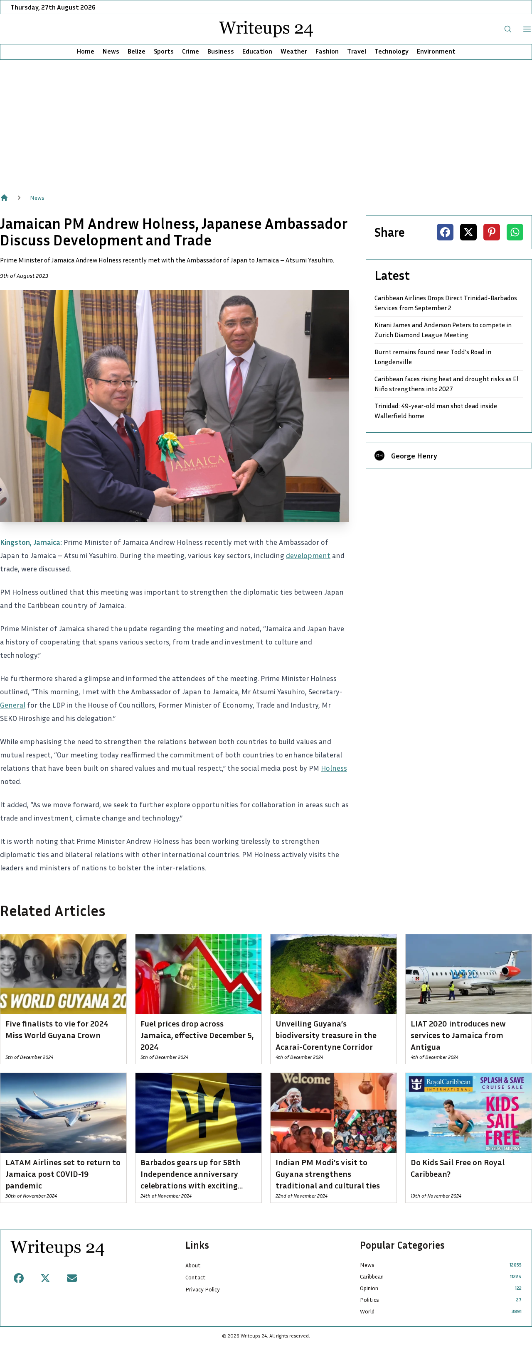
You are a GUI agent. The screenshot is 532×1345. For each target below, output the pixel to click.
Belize (136, 51)
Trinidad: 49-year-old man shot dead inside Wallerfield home (435, 411)
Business (220, 51)
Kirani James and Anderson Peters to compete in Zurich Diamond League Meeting (443, 330)
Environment (436, 51)
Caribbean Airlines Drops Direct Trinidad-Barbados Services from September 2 (445, 303)
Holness (334, 767)
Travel (356, 51)
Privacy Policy (202, 1289)
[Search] (508, 29)
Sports (164, 51)
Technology (391, 51)
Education (257, 51)
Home (85, 51)
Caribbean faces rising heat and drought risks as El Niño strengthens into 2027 (446, 384)
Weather (294, 51)
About (193, 1265)
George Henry (414, 455)
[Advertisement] (266, 122)
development (308, 555)
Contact (195, 1277)
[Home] (4, 198)
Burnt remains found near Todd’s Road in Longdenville (432, 357)
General (12, 704)
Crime (190, 51)
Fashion (327, 51)
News (111, 51)
